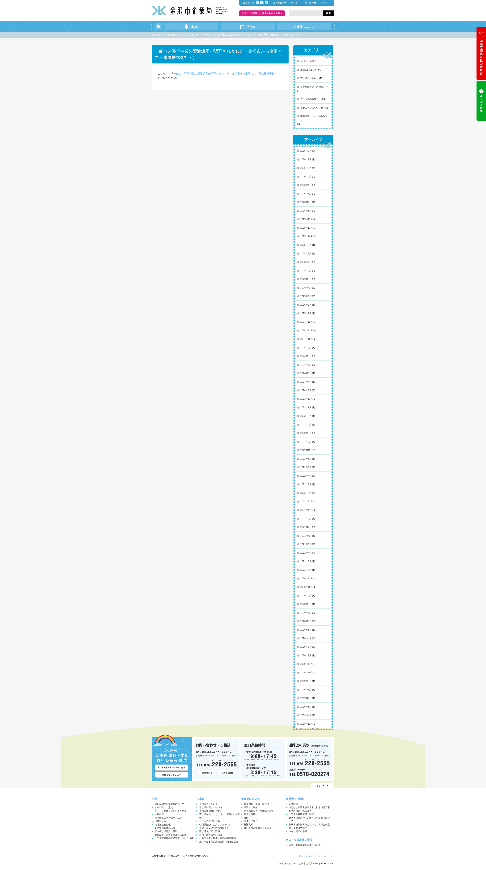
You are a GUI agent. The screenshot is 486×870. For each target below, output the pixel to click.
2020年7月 (306, 612)
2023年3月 (306, 433)
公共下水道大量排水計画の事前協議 (217, 838)
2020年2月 (306, 655)
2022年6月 (306, 458)
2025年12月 (306, 219)
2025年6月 (306, 270)
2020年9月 (306, 595)
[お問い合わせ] (206, 773)
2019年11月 (306, 664)
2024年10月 (306, 339)
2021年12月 (306, 501)
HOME (155, 34)
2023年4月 (306, 424)
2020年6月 (306, 621)
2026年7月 (306, 159)
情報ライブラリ (252, 821)
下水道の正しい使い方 (210, 807)
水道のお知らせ (308, 69)
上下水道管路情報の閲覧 (301, 814)
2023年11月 (306, 399)
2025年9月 (306, 245)
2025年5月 (306, 279)
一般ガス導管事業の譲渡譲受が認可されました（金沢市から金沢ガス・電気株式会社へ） (227, 73)
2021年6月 (306, 535)
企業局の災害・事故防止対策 (259, 811)
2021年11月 (306, 510)
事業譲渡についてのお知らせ (182, 34)
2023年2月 (306, 441)
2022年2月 (306, 493)
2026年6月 (306, 168)
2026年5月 (306, 176)
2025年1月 (306, 313)
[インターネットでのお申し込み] (171, 768)
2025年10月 (306, 236)
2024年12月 (306, 322)
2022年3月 (306, 484)
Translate (325, 2)
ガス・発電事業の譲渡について (305, 845)
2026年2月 (306, 202)
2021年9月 (306, 518)
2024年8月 (306, 356)
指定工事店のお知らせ (311, 107)
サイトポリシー (326, 856)
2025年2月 (306, 304)
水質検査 (159, 814)
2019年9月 (306, 681)
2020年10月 (306, 587)
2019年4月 (306, 715)
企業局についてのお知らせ (314, 87)
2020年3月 (306, 647)
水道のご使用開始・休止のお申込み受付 (261, 13)
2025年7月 (306, 262)
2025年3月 (306, 296)
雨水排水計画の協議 (209, 831)
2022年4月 (306, 476)
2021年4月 (306, 552)
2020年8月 (306, 604)
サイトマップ (305, 856)
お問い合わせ (309, 2)
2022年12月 (306, 450)
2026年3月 (306, 193)
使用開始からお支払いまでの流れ (216, 824)
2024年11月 (306, 330)
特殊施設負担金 (163, 824)
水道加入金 (160, 821)
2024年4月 (306, 381)
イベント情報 (307, 61)
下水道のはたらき (208, 804)
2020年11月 (306, 578)
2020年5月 (306, 629)
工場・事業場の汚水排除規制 (214, 828)
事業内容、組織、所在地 (256, 804)
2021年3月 (306, 561)
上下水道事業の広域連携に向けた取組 (174, 838)
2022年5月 (306, 467)
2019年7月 (306, 698)
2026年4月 (306, 185)
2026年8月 (306, 151)
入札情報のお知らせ (310, 99)
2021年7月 (306, 527)
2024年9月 (306, 347)
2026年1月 (306, 210)
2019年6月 (306, 706)
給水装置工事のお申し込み (168, 817)
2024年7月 (306, 364)
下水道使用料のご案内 (210, 811)
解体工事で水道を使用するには (171, 835)
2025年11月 (306, 228)
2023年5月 (306, 416)
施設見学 (248, 824)
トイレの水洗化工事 (209, 821)
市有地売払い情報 (298, 831)
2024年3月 (306, 390)
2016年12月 (306, 724)
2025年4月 (306, 287)
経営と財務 (249, 814)
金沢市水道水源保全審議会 (257, 828)
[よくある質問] (227, 773)
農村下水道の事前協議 (210, 835)
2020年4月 (306, 638)
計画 (246, 817)
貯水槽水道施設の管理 (166, 831)
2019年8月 (306, 689)
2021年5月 (306, 544)
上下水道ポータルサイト (285, 2)
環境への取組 (251, 807)
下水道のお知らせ (309, 78)
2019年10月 (306, 672)
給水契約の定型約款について (169, 804)
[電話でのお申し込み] (171, 775)
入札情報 (293, 804)
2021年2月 (306, 570)
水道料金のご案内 (164, 807)
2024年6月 (306, 373)
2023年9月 (306, 407)
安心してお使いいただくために (171, 811)
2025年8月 (306, 253)
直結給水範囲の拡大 (165, 828)
